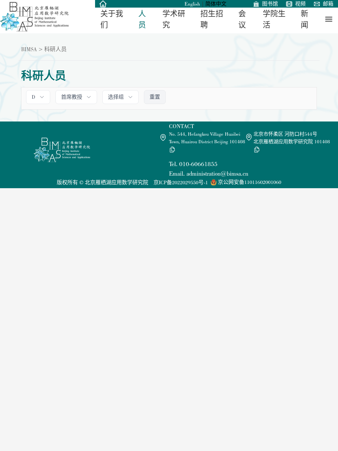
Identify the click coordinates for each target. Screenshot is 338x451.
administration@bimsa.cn (217, 173)
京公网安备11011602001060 (249, 182)
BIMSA (29, 49)
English (192, 4)
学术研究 (173, 19)
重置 (155, 97)
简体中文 (215, 4)
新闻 (304, 19)
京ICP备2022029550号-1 (180, 182)
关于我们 (111, 19)
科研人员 (55, 49)
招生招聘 (211, 19)
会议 (242, 19)
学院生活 (274, 19)
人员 (142, 19)
